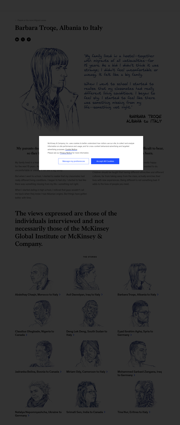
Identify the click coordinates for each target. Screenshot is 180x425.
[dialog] (91, 153)
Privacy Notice (66, 153)
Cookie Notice (71, 149)
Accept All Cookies (105, 161)
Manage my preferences (73, 161)
